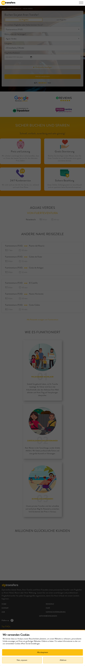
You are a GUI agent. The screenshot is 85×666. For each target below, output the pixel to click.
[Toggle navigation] (81, 4)
